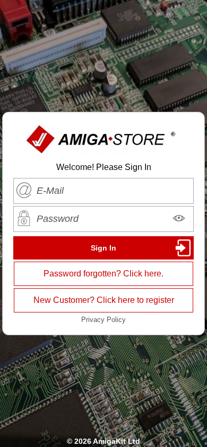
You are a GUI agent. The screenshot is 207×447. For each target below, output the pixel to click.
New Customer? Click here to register (103, 300)
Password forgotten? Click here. (103, 273)
